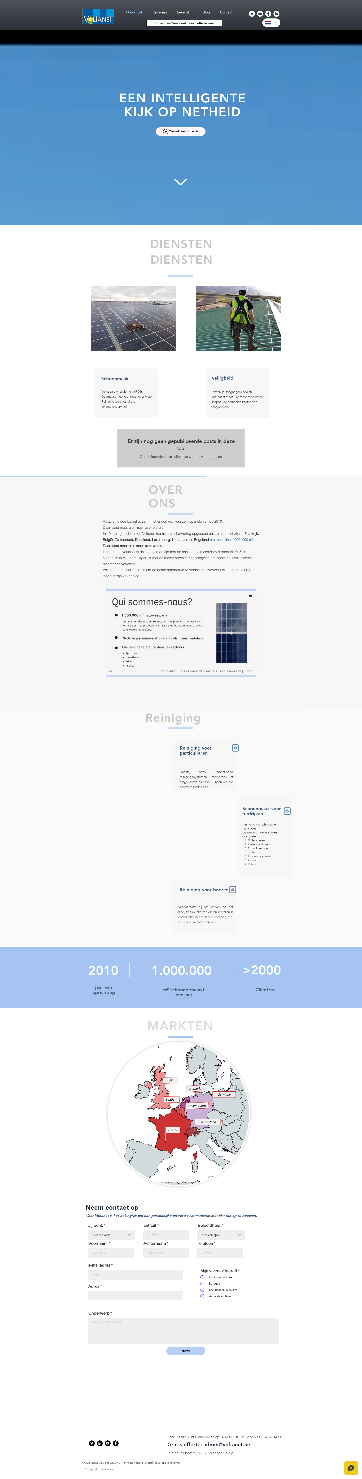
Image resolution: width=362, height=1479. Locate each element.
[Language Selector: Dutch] (271, 22)
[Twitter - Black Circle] (92, 1443)
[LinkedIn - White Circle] (276, 14)
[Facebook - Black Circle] (116, 1443)
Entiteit (150, 1225)
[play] (247, 672)
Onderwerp (98, 1313)
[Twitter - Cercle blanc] (252, 14)
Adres (93, 1286)
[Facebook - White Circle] (268, 14)
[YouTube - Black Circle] (108, 1443)
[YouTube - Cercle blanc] (260, 14)
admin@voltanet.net (227, 1444)
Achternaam (155, 1243)
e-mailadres (99, 1265)
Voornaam (97, 1243)
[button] (181, 633)
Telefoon (205, 1243)
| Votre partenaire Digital (136, 1463)
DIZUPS (115, 1463)
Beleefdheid (209, 1225)
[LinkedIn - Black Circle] (100, 1443)
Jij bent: (95, 1225)
